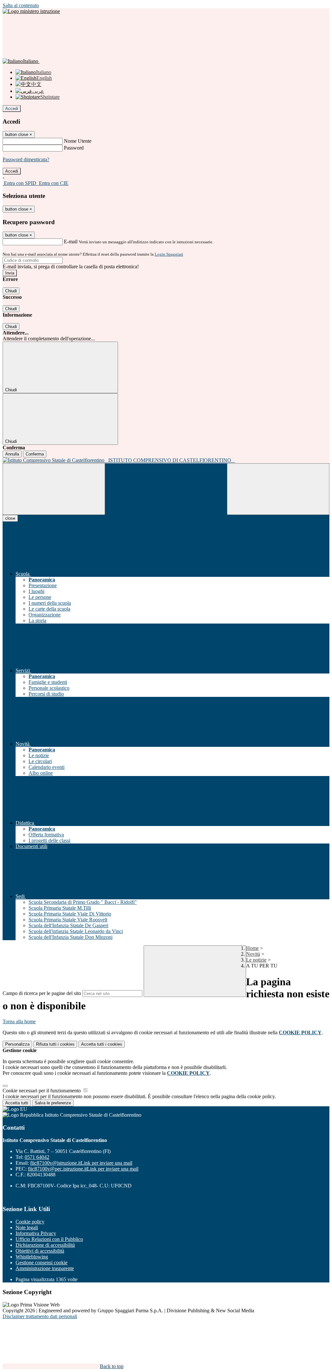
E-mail (70, 241)
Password (74, 148)
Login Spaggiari (169, 254)
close (10, 518)
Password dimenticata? (26, 159)
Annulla (12, 454)
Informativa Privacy (36, 1233)
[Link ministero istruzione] (31, 11)
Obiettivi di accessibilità (40, 1251)
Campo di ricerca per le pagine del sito (42, 993)
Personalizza (17, 1044)
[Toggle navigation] (54, 489)
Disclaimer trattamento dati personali (40, 1316)
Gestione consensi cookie (41, 1262)
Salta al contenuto (21, 5)
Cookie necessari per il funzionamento (42, 1090)
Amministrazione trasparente (45, 1268)
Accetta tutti (101, 1044)
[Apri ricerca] (278, 489)
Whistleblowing (32, 1256)
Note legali (27, 1227)
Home (252, 948)
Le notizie (256, 960)
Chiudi (11, 290)
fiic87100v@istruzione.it (81, 1163)
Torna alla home (19, 1021)
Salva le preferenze (53, 1102)
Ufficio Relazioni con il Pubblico (49, 1239)
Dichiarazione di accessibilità (45, 1245)
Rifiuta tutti (55, 1044)
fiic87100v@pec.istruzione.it (83, 1169)
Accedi (11, 108)
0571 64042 (37, 1157)
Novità (253, 954)
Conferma (35, 454)
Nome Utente (77, 141)
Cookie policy (30, 1221)
